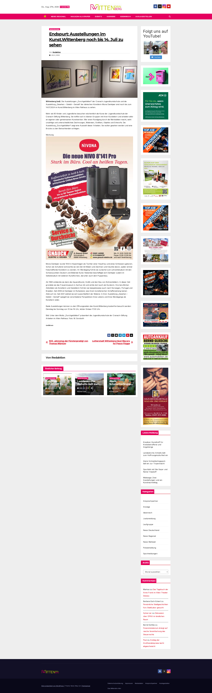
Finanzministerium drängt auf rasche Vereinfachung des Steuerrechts (155, 631)
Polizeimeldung (149, 548)
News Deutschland (151, 530)
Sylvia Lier (147, 613)
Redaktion (57, 52)
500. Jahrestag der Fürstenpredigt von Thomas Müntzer (68, 342)
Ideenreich (125, 17)
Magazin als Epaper (80, 17)
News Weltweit (149, 542)
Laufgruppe (148, 524)
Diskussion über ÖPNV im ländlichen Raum (153, 616)
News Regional (58, 17)
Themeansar (85, 686)
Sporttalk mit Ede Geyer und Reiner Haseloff (155, 470)
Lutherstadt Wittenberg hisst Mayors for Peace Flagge (111, 342)
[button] (170, 16)
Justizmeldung (149, 518)
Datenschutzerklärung (115, 683)
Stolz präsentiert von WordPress (52, 686)
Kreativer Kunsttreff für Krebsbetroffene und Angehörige (153, 444)
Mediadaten (139, 683)
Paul (145, 640)
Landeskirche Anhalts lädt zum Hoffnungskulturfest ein (155, 454)
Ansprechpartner (150, 501)
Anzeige (146, 507)
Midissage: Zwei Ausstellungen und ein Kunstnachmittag (152, 480)
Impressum (129, 683)
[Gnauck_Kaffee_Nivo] (89, 198)
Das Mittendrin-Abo (114, 688)
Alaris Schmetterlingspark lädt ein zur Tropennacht (154, 462)
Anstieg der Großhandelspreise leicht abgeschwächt (153, 643)
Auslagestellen (143, 17)
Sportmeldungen (150, 553)
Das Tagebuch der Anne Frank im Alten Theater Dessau (155, 592)
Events (98, 17)
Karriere (111, 17)
